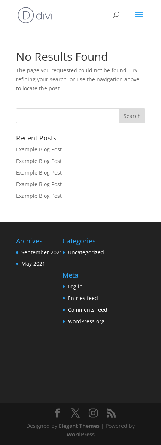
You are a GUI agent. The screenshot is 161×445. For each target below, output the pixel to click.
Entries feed (83, 298)
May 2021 (33, 263)
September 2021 (42, 252)
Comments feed (87, 309)
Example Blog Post (39, 149)
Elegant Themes (79, 425)
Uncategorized (86, 252)
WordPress (81, 434)
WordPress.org (86, 321)
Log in (75, 286)
